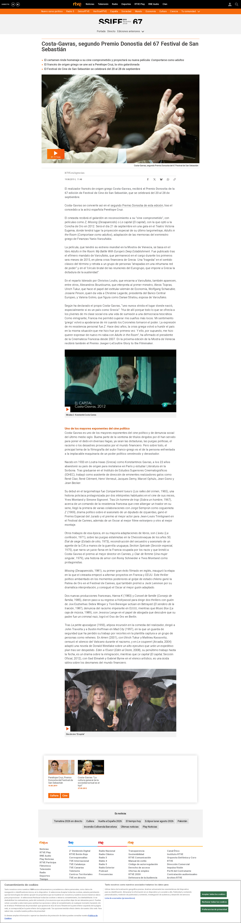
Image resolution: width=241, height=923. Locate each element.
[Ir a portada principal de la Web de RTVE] (53, 842)
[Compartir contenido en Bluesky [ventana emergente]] (161, 178)
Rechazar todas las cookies (214, 902)
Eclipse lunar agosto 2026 (159, 821)
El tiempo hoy (133, 821)
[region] (120, 901)
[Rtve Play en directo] (13, 4)
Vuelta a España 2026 (110, 821)
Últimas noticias (130, 826)
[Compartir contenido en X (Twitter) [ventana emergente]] (154, 178)
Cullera (90, 821)
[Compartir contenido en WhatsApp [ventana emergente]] (168, 178)
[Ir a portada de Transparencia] (165, 843)
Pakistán (182, 821)
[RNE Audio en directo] (18, 4)
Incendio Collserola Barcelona (100, 826)
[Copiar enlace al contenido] (174, 178)
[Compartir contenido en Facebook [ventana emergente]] (147, 178)
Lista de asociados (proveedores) (120, 898)
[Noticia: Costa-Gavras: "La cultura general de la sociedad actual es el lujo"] (91, 775)
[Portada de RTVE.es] (77, 4)
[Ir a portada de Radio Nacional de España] (112, 843)
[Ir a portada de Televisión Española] (82, 843)
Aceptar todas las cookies (213, 894)
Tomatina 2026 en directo (68, 821)
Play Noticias (150, 826)
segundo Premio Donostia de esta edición (137, 205)
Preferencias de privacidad (214, 909)
